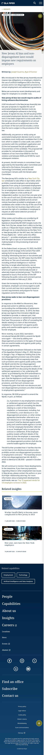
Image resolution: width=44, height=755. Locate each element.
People (7, 596)
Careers (8, 625)
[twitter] (34, 661)
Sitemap (20, 733)
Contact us (10, 695)
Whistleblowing (22, 723)
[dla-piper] (8, 3)
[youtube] (28, 669)
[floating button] (39, 723)
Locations (6, 631)
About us (9, 610)
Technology (23, 575)
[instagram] (22, 661)
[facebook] (9, 661)
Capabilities (11, 603)
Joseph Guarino (17, 72)
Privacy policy (22, 706)
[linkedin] (16, 669)
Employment (8, 575)
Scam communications (22, 727)
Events (4, 644)
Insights (6, 9)
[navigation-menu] (40, 3)
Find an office (12, 681)
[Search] (34, 3)
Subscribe (9, 688)
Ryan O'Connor (31, 72)
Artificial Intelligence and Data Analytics (18, 581)
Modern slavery (22, 719)
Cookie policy (22, 715)
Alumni (5, 650)
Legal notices (22, 711)
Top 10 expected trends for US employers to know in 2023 (21, 481)
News (4, 637)
